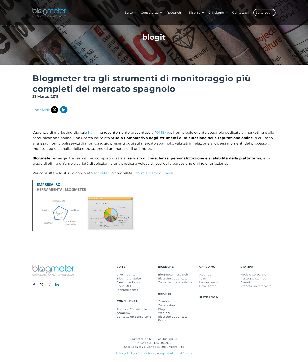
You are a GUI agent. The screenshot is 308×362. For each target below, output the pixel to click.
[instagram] (49, 284)
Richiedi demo (127, 289)
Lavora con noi (209, 282)
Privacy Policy (125, 353)
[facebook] (34, 284)
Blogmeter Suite (129, 278)
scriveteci (102, 173)
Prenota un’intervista (256, 286)
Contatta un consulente (134, 316)
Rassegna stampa (253, 278)
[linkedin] (57, 284)
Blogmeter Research (173, 274)
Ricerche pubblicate (173, 278)
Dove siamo (207, 286)
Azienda (205, 274)
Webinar (164, 312)
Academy (123, 312)
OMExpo (163, 132)
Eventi (162, 320)
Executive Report (129, 282)
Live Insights (126, 274)
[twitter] (42, 284)
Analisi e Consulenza (132, 309)
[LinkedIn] (64, 109)
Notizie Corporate (253, 274)
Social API (124, 286)
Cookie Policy (147, 353)
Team (203, 278)
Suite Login (209, 297)
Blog (161, 309)
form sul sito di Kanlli (154, 173)
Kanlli (93, 132)
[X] (54, 109)
